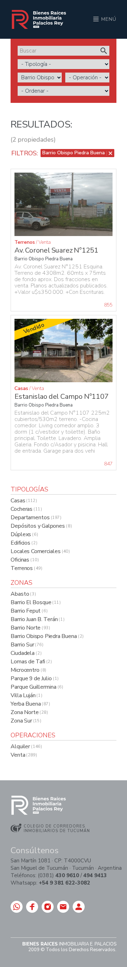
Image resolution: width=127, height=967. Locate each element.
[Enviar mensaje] (17, 907)
